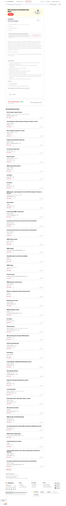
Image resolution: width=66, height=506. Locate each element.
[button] (57, 483)
